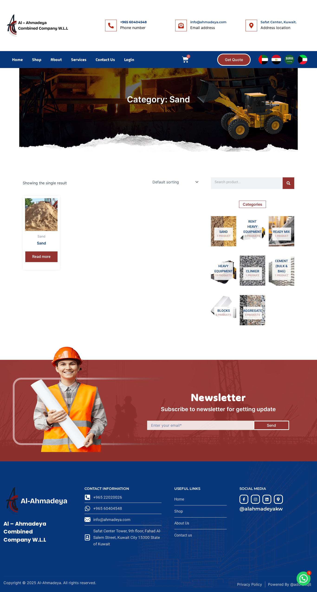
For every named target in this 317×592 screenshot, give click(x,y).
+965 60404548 (133, 22)
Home (17, 59)
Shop (36, 59)
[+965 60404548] (111, 25)
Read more (41, 256)
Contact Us (105, 59)
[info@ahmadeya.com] (181, 25)
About (56, 59)
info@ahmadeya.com (208, 22)
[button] (304, 578)
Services (78, 59)
